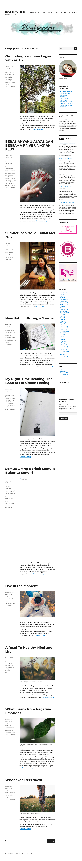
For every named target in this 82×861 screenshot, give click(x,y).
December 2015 (64, 346)
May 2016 (62, 338)
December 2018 (64, 303)
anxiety (7, 725)
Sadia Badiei (8, 259)
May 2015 (62, 354)
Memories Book (9, 256)
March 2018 (63, 308)
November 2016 (64, 328)
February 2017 (63, 323)
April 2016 (62, 339)
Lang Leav (8, 254)
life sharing (12, 601)
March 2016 (63, 341)
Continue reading (37, 129)
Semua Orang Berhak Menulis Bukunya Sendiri (30, 471)
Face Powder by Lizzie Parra (66, 186)
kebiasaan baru (9, 334)
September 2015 (64, 351)
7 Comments (8, 605)
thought (11, 340)
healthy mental (11, 493)
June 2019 (62, 294)
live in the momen (10, 603)
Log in (62, 369)
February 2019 (64, 299)
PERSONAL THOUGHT (66, 105)
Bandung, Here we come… (65, 172)
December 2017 (64, 309)
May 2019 (62, 296)
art (6, 395)
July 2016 (62, 334)
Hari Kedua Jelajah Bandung (65, 158)
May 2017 (62, 318)
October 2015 (63, 349)
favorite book (8, 397)
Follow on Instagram (68, 390)
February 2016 (64, 343)
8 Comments (8, 672)
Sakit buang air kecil (10, 185)
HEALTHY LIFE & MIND (66, 102)
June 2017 (62, 316)
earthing (12, 72)
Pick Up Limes (9, 257)
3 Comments (8, 265)
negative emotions (10, 728)
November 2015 (64, 348)
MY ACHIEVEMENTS (47, 12)
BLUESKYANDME (15, 12)
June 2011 (62, 358)
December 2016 (64, 326)
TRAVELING (63, 107)
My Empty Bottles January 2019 (66, 202)
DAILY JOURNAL (64, 98)
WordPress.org (64, 374)
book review (10, 395)
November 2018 (64, 304)
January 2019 (63, 301)
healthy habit (8, 77)
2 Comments (8, 344)
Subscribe (63, 418)
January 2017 (63, 324)
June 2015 (62, 353)
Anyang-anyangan (10, 161)
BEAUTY (62, 97)
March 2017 (63, 321)
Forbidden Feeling (10, 398)
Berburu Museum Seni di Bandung (67, 143)
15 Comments (8, 507)
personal (7, 337)
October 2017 (63, 311)
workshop (7, 505)
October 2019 (63, 292)
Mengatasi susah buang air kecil (10, 175)
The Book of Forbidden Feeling (10, 405)
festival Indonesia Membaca (8, 486)
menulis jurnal (8, 335)
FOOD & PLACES (64, 100)
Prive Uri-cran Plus (10, 183)
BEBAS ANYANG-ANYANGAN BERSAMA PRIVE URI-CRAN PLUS (29, 145)
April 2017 (62, 319)
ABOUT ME (33, 12)
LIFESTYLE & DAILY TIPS (67, 103)
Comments (64, 373)
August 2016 (63, 333)
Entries (63, 371)
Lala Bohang (8, 403)
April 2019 (62, 297)
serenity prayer (9, 794)
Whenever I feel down (23, 780)
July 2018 (62, 306)
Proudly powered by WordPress (24, 853)
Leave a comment (10, 86)
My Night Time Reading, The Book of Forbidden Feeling (29, 381)
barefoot (7, 72)
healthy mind (8, 80)
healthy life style (9, 79)
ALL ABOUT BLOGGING (66, 92)
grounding (8, 74)
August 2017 (63, 314)
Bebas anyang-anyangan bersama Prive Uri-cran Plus (10, 165)
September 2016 (64, 331)
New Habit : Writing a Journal (30, 318)
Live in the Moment (21, 586)
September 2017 (64, 313)
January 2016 (63, 344)
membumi (8, 82)
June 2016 (62, 336)
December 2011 (64, 356)
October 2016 (63, 329)
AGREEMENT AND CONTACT (65, 12)
